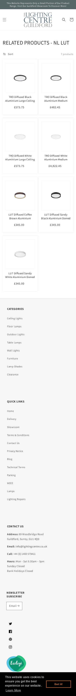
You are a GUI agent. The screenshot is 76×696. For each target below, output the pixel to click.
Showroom (13, 427)
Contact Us (13, 443)
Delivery (11, 419)
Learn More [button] (13, 690)
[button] (4, 20)
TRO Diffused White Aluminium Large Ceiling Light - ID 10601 (20, 159)
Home (10, 411)
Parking (11, 475)
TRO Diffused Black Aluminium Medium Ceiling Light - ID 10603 (56, 100)
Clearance (12, 374)
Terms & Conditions (18, 435)
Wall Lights (13, 350)
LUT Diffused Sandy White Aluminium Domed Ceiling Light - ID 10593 (20, 277)
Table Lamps (14, 342)
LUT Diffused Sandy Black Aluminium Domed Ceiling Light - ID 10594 (56, 218)
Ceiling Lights (14, 318)
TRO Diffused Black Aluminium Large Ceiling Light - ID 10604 (20, 100)
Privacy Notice (15, 451)
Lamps (11, 491)
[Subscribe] (18, 606)
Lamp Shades (14, 366)
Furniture (12, 358)
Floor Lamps (14, 326)
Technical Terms (16, 467)
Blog (9, 459)
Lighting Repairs (16, 499)
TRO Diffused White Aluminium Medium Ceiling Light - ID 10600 (56, 159)
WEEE (10, 483)
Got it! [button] (58, 684)
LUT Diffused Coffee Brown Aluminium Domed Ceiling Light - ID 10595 (20, 220)
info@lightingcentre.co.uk (31, 546)
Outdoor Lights (15, 334)
